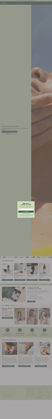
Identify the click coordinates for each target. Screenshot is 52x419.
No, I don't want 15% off (26, 213)
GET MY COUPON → (26, 211)
